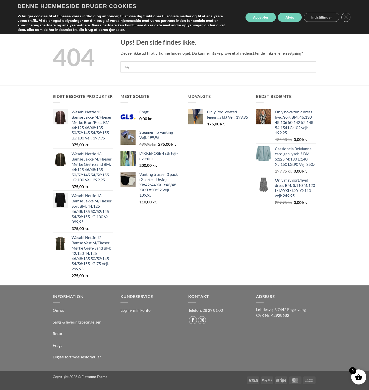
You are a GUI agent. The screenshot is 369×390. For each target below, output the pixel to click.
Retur (58, 333)
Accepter (260, 17)
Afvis (289, 17)
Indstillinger (321, 17)
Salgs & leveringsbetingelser (77, 322)
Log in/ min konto (135, 310)
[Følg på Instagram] (202, 320)
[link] (281, 309)
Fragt (57, 345)
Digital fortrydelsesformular (77, 356)
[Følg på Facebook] (193, 320)
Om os (58, 310)
